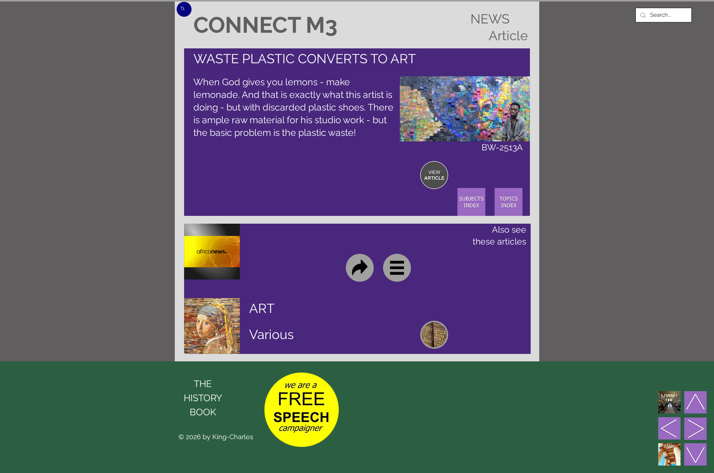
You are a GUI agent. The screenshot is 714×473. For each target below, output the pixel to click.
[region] (434, 175)
